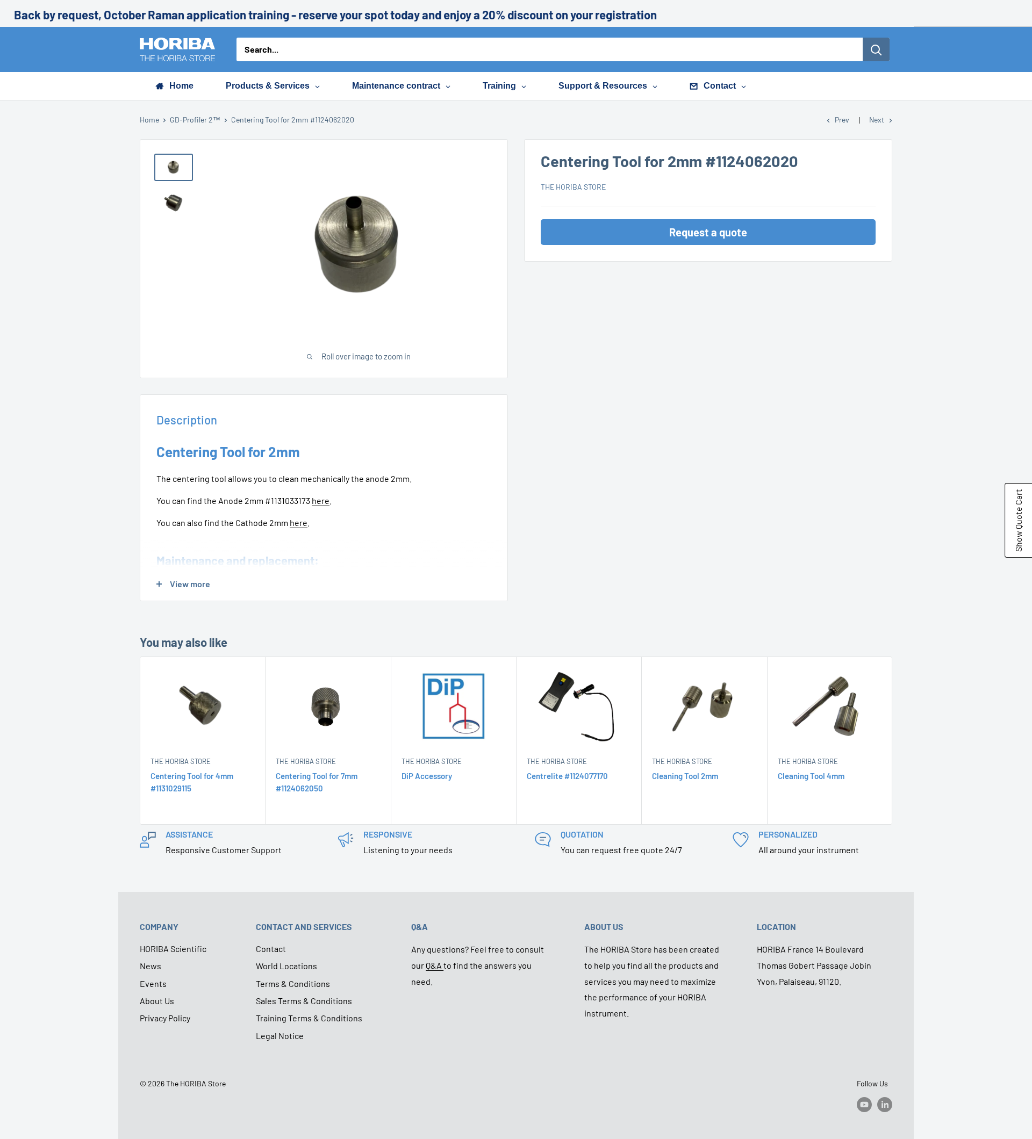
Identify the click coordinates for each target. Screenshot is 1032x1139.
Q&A (434, 965)
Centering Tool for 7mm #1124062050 (316, 782)
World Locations (286, 966)
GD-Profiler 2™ (195, 119)
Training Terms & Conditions (309, 1018)
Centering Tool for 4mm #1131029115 (191, 782)
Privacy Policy (165, 1018)
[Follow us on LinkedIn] (884, 1104)
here (320, 500)
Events (153, 983)
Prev (842, 119)
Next (876, 119)
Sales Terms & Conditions (304, 1001)
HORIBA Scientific (173, 948)
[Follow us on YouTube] (864, 1104)
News (150, 966)
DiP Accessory (427, 776)
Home (149, 119)
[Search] (876, 49)
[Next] (892, 740)
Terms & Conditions (293, 983)
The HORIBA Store (573, 186)
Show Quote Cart (1018, 520)
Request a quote (708, 232)
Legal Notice (280, 1035)
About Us (157, 1001)
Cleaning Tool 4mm (811, 776)
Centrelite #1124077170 (567, 776)
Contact (271, 948)
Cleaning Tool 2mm (685, 776)
